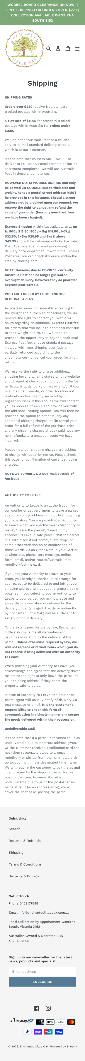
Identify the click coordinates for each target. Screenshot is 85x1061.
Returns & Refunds (25, 841)
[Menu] (77, 48)
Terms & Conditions (25, 864)
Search (14, 829)
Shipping (16, 852)
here (35, 261)
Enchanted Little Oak (34, 1046)
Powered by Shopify (63, 1046)
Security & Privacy (24, 876)
